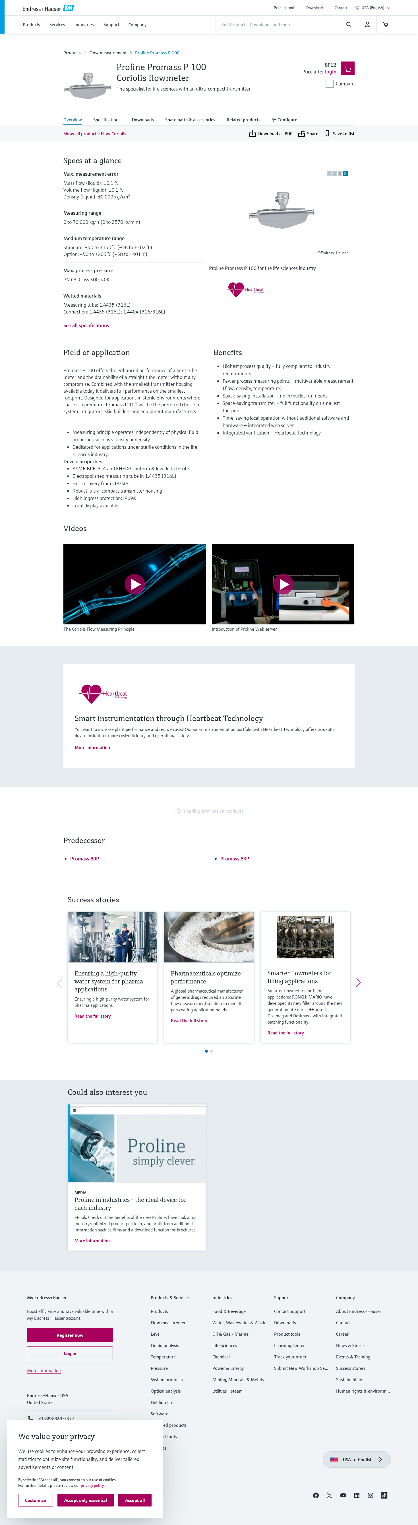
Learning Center (289, 1345)
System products (167, 1379)
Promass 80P (84, 858)
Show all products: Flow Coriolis (94, 133)
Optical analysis (166, 1391)
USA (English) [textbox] (373, 7)
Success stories (350, 1368)
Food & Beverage (229, 1311)
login (330, 71)
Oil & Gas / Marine (230, 1334)
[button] (70, 1335)
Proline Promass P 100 (157, 53)
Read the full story (93, 1016)
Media (80, 1192)
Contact (341, 7)
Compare (345, 83)
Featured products (169, 1425)
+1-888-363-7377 (56, 1418)
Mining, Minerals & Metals (238, 1379)
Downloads (315, 7)
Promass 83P (234, 858)
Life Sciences (224, 1345)
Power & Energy (228, 1368)
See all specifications (86, 325)
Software (159, 1414)
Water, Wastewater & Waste (239, 1322)
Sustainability (349, 1379)
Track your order (290, 1357)
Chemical (221, 1357)
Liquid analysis (165, 1345)
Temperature (163, 1357)
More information (92, 747)
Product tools (284, 7)
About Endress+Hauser (358, 1311)
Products (72, 53)
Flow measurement (108, 53)
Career (342, 1334)
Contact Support (289, 1311)
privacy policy (92, 1485)
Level (156, 1334)
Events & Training (353, 1357)
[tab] (75, 120)
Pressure (159, 1368)
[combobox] (376, 8)
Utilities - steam (227, 1391)
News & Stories (351, 1345)
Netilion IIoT (162, 1402)
